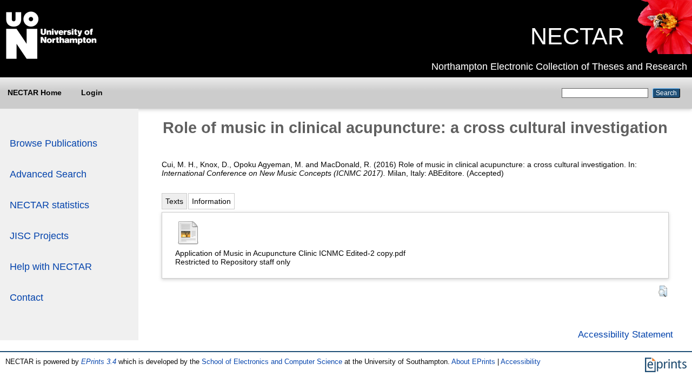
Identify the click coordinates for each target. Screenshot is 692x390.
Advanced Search (48, 174)
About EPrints (473, 362)
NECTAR (577, 36)
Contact (26, 297)
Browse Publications (53, 143)
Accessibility (521, 362)
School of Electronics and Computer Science (272, 362)
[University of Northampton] (51, 56)
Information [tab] (211, 201)
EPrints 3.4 (98, 362)
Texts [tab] (174, 201)
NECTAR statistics (49, 205)
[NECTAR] (664, 51)
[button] (662, 291)
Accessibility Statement (625, 334)
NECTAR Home (35, 92)
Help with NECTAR (51, 266)
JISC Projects (39, 235)
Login (92, 92)
